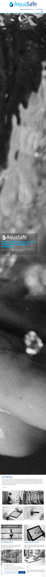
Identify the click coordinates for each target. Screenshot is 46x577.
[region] (14, 569)
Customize (7, 572)
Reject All (14, 572)
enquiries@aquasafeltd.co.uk (27, 9)
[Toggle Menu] (42, 11)
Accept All (22, 572)
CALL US (5, 487)
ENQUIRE (4, 253)
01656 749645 (40, 9)
